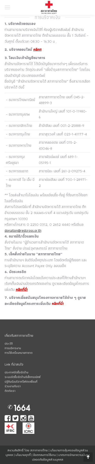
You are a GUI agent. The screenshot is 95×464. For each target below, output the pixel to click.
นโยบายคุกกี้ (23, 454)
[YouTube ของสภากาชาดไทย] (31, 418)
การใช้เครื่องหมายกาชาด (19, 352)
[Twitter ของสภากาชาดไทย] (15, 418)
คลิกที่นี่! (22, 289)
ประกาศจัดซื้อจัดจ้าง (16, 372)
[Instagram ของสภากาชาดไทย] (23, 418)
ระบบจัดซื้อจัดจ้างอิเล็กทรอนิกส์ (22, 377)
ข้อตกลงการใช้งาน (44, 454)
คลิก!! (37, 49)
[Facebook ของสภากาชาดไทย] (8, 418)
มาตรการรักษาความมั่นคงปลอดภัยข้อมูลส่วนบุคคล (61, 457)
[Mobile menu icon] (7, 7)
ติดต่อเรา (10, 390)
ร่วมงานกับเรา (13, 386)
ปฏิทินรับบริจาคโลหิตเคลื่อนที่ (21, 381)
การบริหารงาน (13, 348)
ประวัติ (9, 343)
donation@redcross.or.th (23, 230)
